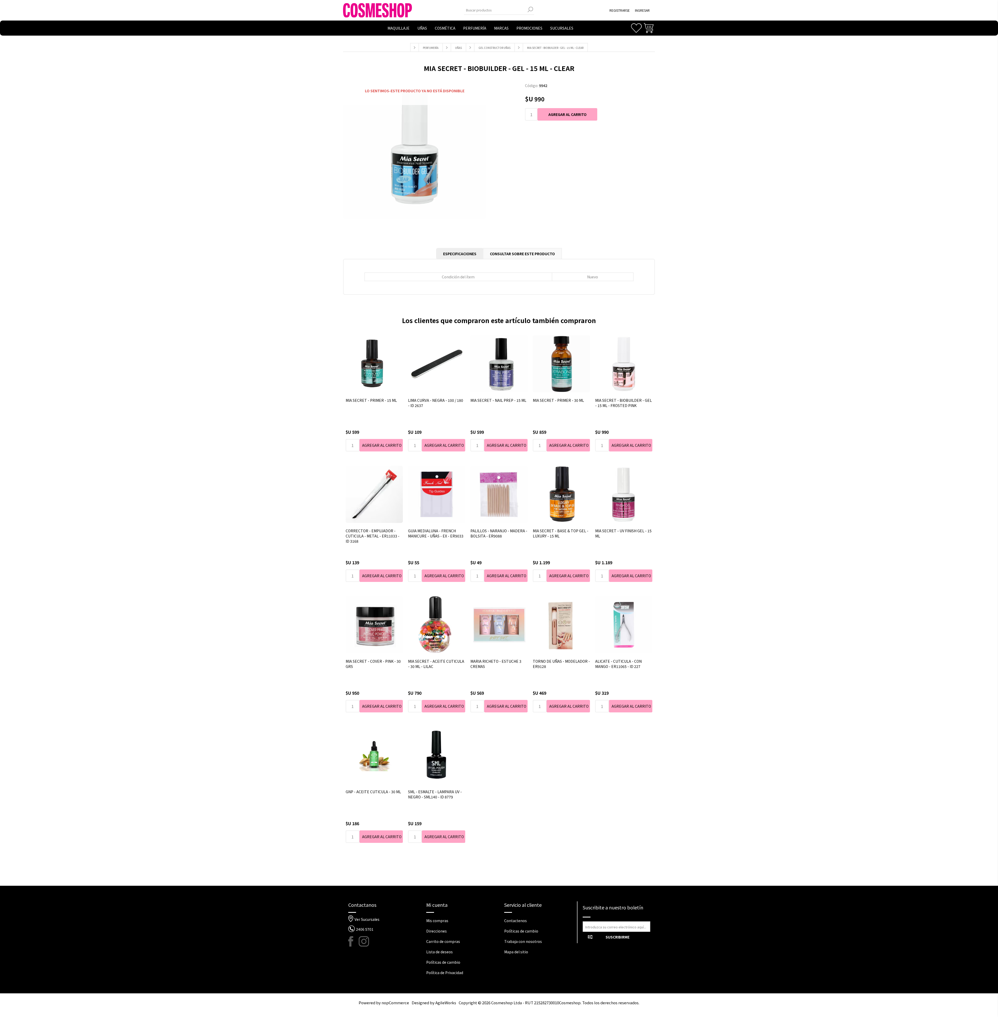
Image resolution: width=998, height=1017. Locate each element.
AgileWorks (445, 1002)
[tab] (459, 253)
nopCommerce (395, 1002)
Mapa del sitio (516, 951)
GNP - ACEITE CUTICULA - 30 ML (373, 791)
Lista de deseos (439, 951)
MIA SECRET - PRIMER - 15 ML (371, 400)
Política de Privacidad (444, 972)
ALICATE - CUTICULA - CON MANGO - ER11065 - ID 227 (618, 664)
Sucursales (561, 28)
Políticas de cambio (443, 962)
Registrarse (619, 10)
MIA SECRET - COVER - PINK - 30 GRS (373, 664)
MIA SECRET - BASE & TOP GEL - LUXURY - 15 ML (560, 533)
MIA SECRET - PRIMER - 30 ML (558, 400)
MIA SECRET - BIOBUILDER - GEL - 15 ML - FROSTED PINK (623, 403)
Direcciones (436, 931)
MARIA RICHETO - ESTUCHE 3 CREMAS (495, 664)
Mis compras (437, 920)
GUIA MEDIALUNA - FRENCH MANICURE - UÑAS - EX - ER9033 (435, 533)
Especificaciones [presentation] (459, 253)
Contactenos (515, 920)
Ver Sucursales (366, 919)
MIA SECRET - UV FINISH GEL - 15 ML (623, 533)
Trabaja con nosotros (523, 941)
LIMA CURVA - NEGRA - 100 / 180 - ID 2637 (435, 403)
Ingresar (642, 10)
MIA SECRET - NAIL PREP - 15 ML (498, 400)
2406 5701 (364, 929)
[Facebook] (353, 941)
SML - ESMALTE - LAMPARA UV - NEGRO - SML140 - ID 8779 (435, 794)
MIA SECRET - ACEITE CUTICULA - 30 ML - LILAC (436, 664)
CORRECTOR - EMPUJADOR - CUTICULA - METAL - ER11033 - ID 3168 (372, 536)
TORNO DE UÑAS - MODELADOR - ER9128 (561, 664)
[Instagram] (364, 941)
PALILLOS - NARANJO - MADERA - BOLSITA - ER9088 (498, 533)
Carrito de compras (443, 941)
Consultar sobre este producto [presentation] (522, 253)
